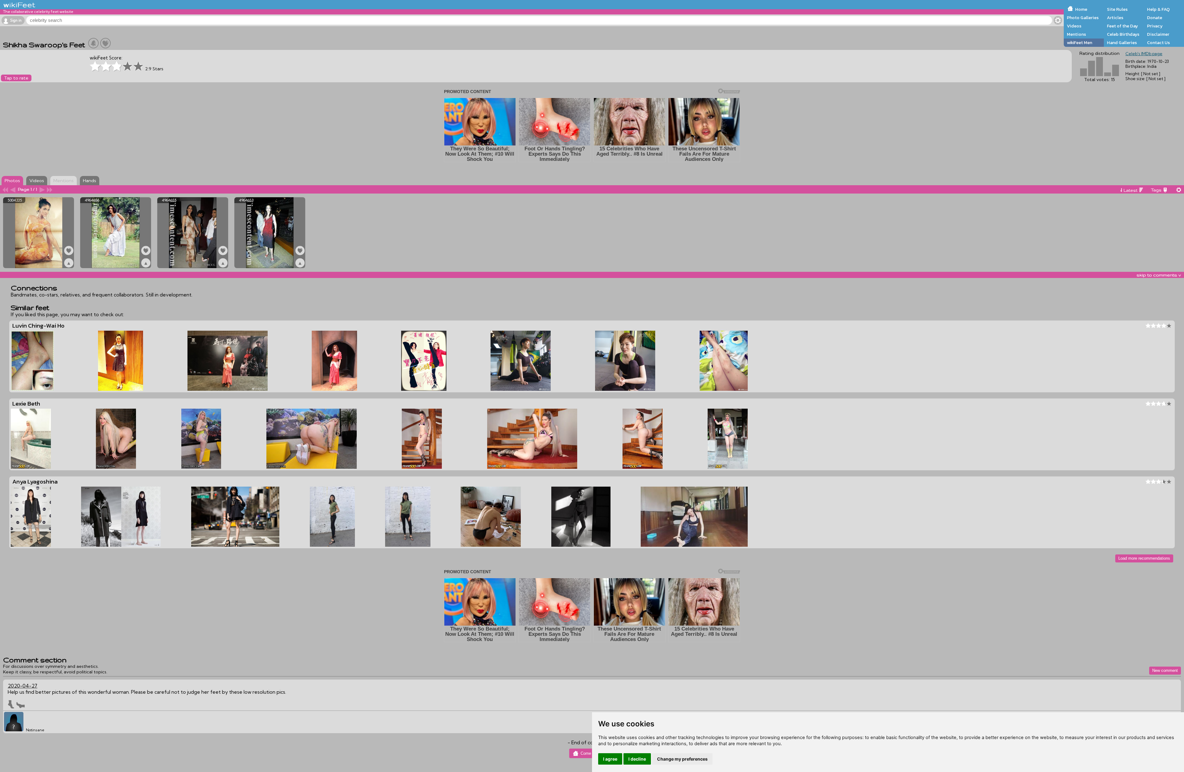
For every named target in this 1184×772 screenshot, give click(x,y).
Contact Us (1158, 42)
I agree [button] (610, 759)
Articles (1115, 17)
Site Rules (1117, 9)
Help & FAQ (1158, 9)
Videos (1074, 25)
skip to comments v (1159, 274)
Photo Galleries (1083, 17)
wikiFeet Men (1079, 42)
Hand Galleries (1122, 42)
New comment (1165, 670)
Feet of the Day (1122, 25)
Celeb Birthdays (1123, 34)
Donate (1154, 17)
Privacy (1155, 25)
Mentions (1076, 34)
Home (1081, 9)
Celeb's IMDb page (1143, 53)
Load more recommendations (1144, 558)
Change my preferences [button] (682, 759)
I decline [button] (637, 759)
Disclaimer (1158, 34)
